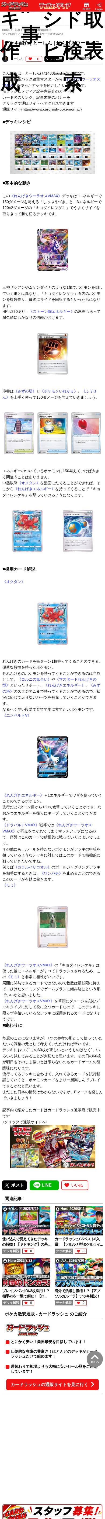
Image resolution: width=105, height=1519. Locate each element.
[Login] (99, 5)
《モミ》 (10, 885)
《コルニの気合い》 (34, 679)
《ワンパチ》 (51, 873)
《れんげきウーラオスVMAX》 (36, 196)
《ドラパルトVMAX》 (20, 825)
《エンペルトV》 (16, 715)
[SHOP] (86, 5)
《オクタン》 (29, 483)
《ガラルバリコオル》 (32, 867)
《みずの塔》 (25, 391)
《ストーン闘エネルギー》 (51, 311)
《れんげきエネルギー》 (34, 489)
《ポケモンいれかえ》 (59, 391)
